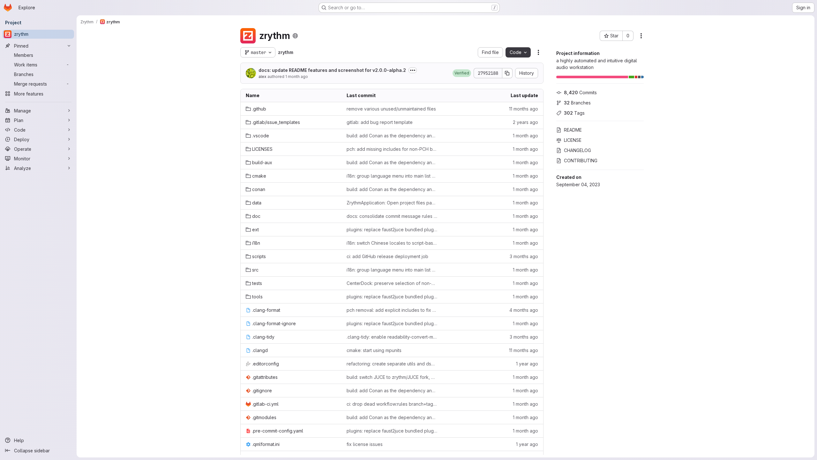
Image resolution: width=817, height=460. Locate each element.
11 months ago (523, 108)
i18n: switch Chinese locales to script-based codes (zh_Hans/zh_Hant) (392, 243)
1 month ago (296, 76)
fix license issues (365, 444)
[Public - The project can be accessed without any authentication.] (295, 35)
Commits (580, 92)
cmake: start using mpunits (374, 350)
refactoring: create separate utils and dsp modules (392, 363)
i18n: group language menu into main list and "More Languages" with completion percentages (392, 176)
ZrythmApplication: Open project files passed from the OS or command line (392, 202)
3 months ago (524, 256)
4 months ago (523, 310)
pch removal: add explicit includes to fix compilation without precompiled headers (392, 310)
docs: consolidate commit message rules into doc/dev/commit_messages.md (392, 216)
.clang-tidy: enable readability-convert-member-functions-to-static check (392, 337)
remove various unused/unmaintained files (391, 108)
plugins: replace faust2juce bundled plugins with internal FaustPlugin (392, 229)
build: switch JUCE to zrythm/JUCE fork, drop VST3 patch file (392, 377)
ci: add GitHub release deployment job (387, 256)
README (573, 130)
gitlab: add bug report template (380, 122)
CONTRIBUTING (580, 160)
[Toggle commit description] (412, 70)
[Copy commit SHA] (507, 73)
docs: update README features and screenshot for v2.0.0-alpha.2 (332, 70)
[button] (462, 73)
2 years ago (525, 122)
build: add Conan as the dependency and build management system (392, 135)
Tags (574, 113)
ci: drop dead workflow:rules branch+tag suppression (392, 404)
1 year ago (527, 363)
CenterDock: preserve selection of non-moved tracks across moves (392, 283)
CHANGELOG (577, 150)
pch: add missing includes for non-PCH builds (392, 149)
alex (262, 76)
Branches (577, 102)
